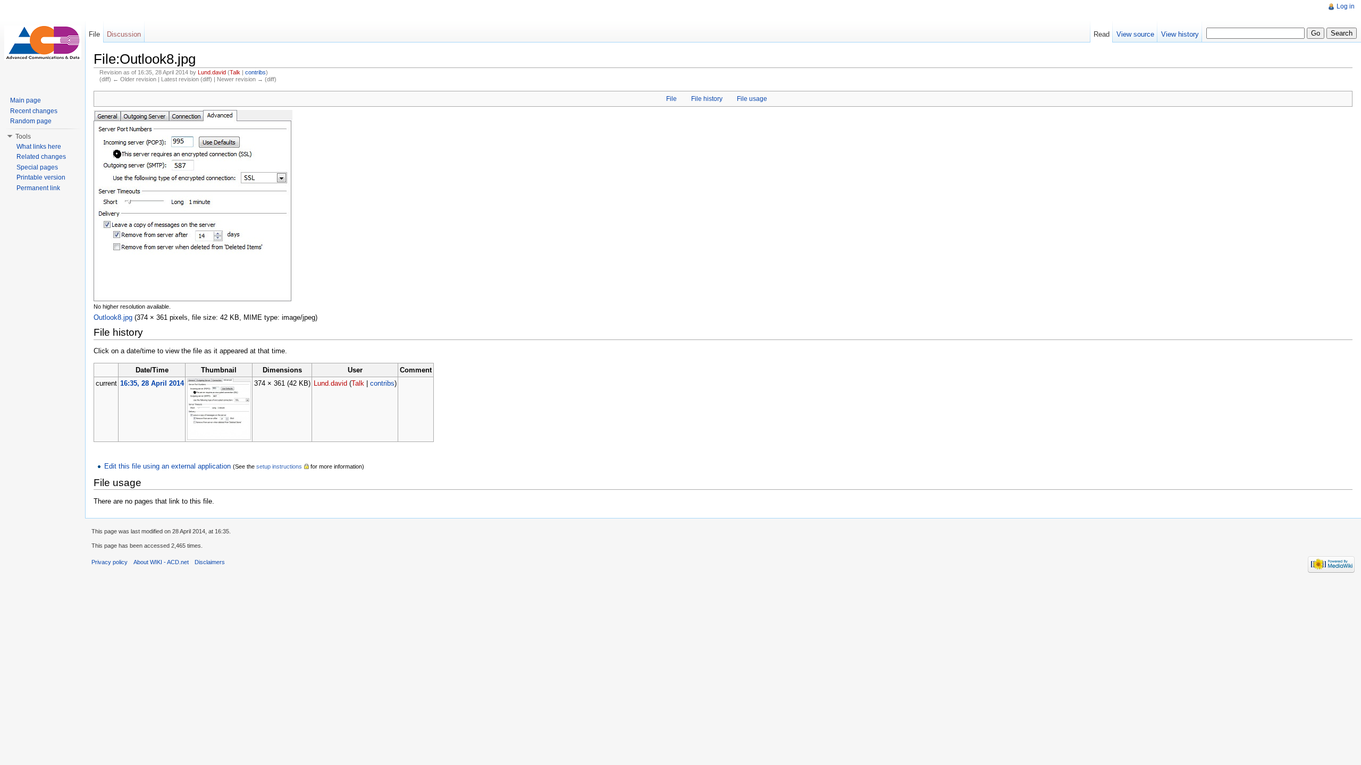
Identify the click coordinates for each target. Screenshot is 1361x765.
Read (1102, 34)
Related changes (41, 156)
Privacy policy (109, 562)
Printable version (40, 177)
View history (1180, 34)
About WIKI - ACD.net (161, 562)
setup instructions (279, 466)
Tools (23, 136)
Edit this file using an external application (167, 466)
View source (1135, 34)
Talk (235, 72)
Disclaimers (210, 562)
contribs (255, 72)
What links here (38, 146)
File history (706, 99)
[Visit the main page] (42, 42)
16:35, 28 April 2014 (152, 383)
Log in (1346, 6)
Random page (31, 121)
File (671, 99)
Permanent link (38, 188)
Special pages (37, 167)
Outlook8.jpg (113, 317)
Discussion (124, 34)
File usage (752, 99)
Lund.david (212, 72)
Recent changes (33, 111)
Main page (25, 100)
